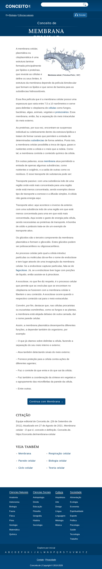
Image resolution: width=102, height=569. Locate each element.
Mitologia (59, 520)
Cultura (59, 492)
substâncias (37, 140)
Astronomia (14, 502)
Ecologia (74, 502)
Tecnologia (75, 534)
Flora (11, 520)
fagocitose (21, 270)
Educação (37, 507)
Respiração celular (60, 453)
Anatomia (13, 497)
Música (58, 525)
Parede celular (27, 460)
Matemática (14, 530)
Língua (58, 511)
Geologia (13, 525)
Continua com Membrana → (46, 401)
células (52, 108)
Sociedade (76, 492)
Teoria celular (57, 467)
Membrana (24, 453)
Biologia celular (58, 460)
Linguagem (60, 516)
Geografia (37, 516)
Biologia (13, 15)
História (36, 520)
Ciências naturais (25, 15)
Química (13, 534)
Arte (57, 502)
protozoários (62, 112)
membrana (49, 161)
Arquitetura (60, 497)
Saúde (73, 530)
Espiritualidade (76, 511)
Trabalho (74, 539)
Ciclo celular (25, 467)
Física (12, 516)
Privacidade (50, 560)
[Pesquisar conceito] (84, 4)
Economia (74, 507)
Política (73, 520)
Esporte (73, 516)
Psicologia (74, 525)
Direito (36, 502)
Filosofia (37, 511)
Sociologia (37, 525)
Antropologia (38, 497)
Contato (40, 560)
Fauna (12, 511)
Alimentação (75, 497)
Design (58, 507)
